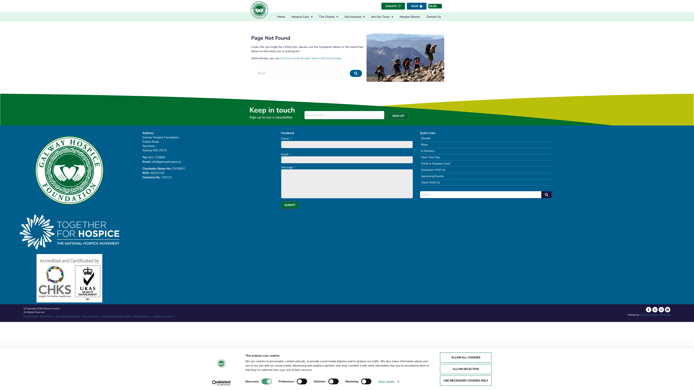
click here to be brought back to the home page (310, 58)
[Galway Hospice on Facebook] (648, 309)
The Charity (327, 17)
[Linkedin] (667, 309)
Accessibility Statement (67, 316)
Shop (424, 145)
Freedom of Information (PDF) (115, 316)
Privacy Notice (30, 316)
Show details (386, 381)
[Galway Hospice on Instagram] (661, 309)
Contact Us (434, 17)
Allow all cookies (465, 357)
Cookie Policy (46, 316)
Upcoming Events (432, 176)
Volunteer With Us (433, 170)
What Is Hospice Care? (436, 164)
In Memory (428, 151)
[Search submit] (356, 73)
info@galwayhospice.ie (166, 162)
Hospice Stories (410, 17)
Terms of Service (90, 316)
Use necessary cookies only (466, 380)
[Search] (546, 194)
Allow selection (466, 368)
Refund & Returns (142, 316)
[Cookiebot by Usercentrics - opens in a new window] (221, 383)
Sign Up (398, 116)
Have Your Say (430, 157)
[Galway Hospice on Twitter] (655, 309)
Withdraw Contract (163, 316)
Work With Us (430, 183)
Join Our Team (380, 17)
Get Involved (352, 17)
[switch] (302, 381)
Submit (289, 205)
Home (281, 17)
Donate (425, 138)
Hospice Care (300, 17)
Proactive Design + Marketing (655, 315)
